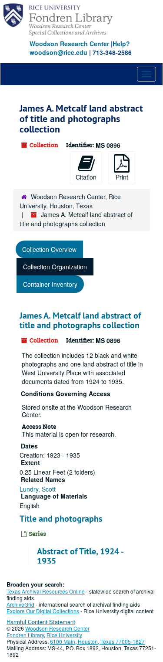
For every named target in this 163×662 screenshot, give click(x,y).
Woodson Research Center (69, 43)
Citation (86, 177)
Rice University (64, 634)
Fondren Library (25, 634)
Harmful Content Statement (41, 622)
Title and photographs (61, 518)
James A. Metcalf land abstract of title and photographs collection (80, 320)
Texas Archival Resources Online (46, 591)
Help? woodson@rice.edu (80, 48)
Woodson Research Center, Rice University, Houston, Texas (70, 201)
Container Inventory (50, 284)
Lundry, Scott (38, 489)
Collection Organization (55, 266)
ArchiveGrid (20, 604)
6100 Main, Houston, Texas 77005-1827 (97, 641)
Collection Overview (49, 249)
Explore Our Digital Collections (43, 610)
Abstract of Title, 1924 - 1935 (80, 556)
